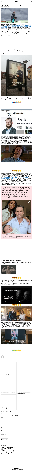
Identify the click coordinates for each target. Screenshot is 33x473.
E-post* (2, 430)
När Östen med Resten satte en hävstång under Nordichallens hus (8, 408)
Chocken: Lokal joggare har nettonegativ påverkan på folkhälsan (24, 393)
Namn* (1, 427)
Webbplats (2, 433)
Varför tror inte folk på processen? (7, 374)
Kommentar (2, 417)
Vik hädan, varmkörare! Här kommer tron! (8, 392)
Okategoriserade (6, 353)
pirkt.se (16, 1)
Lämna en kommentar (4, 454)
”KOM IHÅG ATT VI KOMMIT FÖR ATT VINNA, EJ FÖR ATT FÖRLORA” (8, 448)
